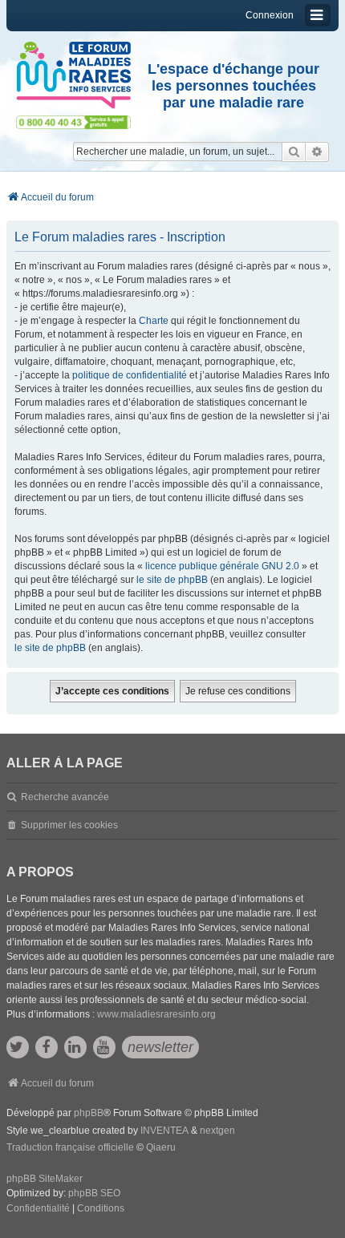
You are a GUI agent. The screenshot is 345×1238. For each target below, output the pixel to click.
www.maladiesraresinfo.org (156, 1014)
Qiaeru (161, 1147)
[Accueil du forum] (73, 75)
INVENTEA (164, 1130)
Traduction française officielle (70, 1147)
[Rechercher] (294, 151)
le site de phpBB (172, 579)
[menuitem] (38, 1209)
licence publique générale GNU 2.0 (222, 566)
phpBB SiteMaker (44, 1178)
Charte (153, 320)
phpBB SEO (94, 1193)
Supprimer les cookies (69, 825)
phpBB (89, 1113)
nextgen (217, 1130)
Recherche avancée (65, 797)
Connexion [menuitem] (270, 15)
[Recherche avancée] (317, 151)
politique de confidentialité (129, 375)
